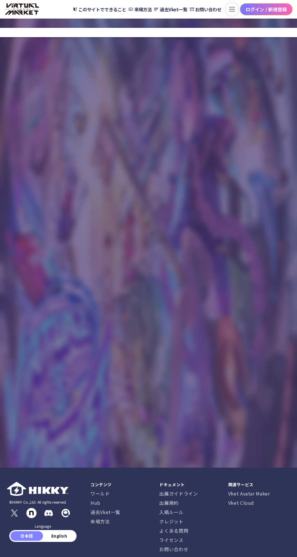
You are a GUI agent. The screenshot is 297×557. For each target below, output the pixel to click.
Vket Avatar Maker (249, 493)
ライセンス (171, 539)
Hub (95, 502)
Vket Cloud (241, 502)
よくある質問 (173, 530)
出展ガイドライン (178, 493)
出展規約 (169, 502)
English (59, 536)
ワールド (100, 493)
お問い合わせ (173, 549)
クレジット (171, 521)
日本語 (26, 536)
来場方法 (100, 521)
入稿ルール (171, 512)
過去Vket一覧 (105, 512)
